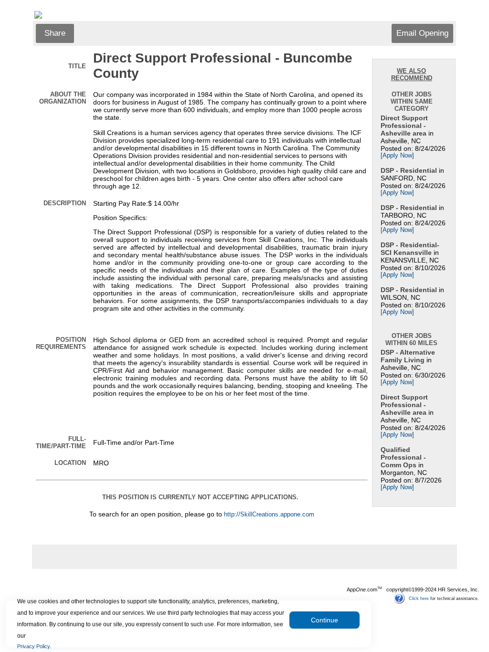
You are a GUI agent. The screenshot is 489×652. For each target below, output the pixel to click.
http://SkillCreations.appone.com (269, 514)
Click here (419, 598)
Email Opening (422, 33)
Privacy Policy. (34, 646)
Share (54, 33)
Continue (324, 620)
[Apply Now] (397, 155)
